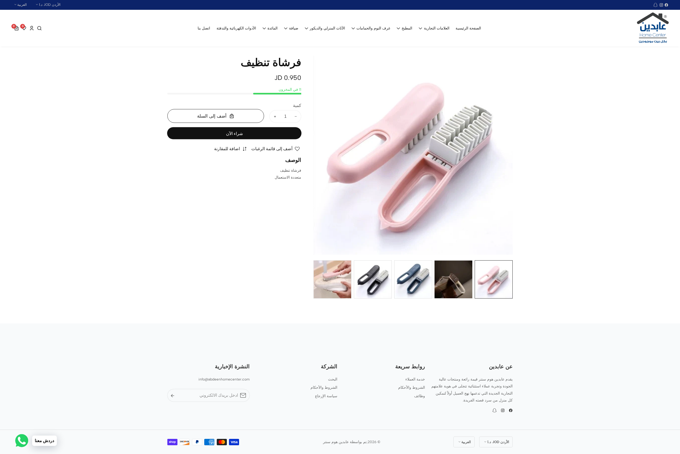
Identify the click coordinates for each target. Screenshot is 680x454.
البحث (332, 379)
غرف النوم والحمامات (373, 28)
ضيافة (293, 28)
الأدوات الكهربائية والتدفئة (236, 28)
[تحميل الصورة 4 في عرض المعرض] (373, 279)
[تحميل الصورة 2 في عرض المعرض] (453, 279)
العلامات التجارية (436, 28)
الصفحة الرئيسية (468, 28)
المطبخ (407, 28)
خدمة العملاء (415, 379)
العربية (21, 4)
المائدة (272, 28)
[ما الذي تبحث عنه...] (39, 28)
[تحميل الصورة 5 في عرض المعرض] (332, 279)
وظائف (419, 396)
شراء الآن (234, 133)
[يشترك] (172, 395)
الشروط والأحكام (411, 387)
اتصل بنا (204, 28)
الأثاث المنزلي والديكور (327, 28)
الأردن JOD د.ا (49, 4)
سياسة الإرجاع (326, 396)
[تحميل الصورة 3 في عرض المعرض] (413, 279)
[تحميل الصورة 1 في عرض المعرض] (494, 279)
